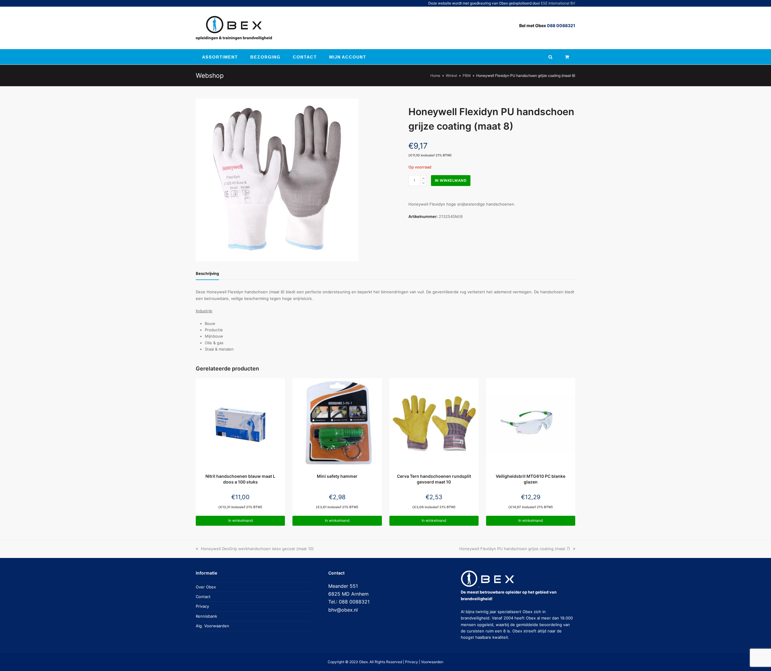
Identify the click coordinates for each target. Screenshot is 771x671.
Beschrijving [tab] (207, 273)
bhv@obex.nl (343, 610)
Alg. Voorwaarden (212, 625)
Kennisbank (206, 616)
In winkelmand (451, 180)
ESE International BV (558, 3)
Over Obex (206, 586)
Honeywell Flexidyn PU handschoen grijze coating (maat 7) (514, 548)
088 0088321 (561, 25)
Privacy (202, 606)
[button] (567, 57)
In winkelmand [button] (240, 520)
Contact (203, 596)
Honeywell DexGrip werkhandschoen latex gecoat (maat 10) (257, 548)
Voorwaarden (432, 662)
